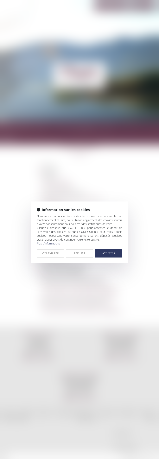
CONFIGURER (50, 253)
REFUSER (79, 253)
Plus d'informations (48, 243)
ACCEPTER (108, 253)
